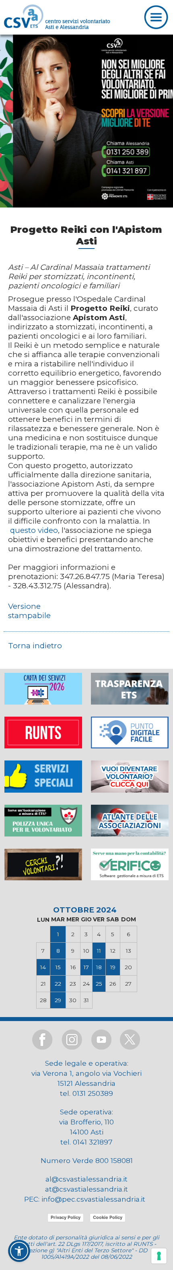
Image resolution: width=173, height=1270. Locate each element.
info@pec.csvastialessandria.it (93, 1199)
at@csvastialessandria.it (86, 1189)
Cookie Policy (107, 1217)
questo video (34, 530)
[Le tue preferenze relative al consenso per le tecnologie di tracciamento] (159, 1256)
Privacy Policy (65, 1217)
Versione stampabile (29, 611)
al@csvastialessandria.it (86, 1179)
